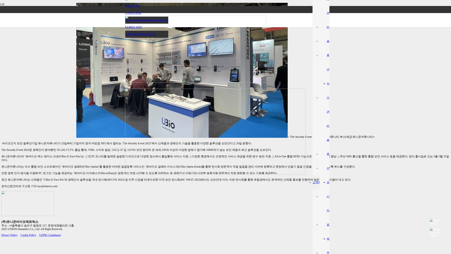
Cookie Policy (28, 235)
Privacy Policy (9, 235)
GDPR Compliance (50, 235)
